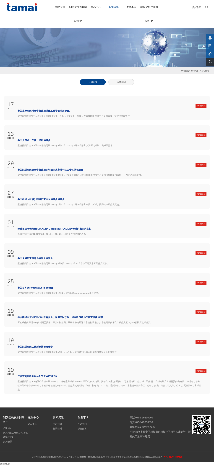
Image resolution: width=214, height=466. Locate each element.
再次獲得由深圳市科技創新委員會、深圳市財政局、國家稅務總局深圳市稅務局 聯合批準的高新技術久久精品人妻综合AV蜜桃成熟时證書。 (61, 317)
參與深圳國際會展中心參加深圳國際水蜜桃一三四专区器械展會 (50, 169)
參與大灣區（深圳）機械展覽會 (34, 140)
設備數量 (82, 428)
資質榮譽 (7, 441)
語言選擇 (196, 7)
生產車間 (131, 7)
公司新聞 (93, 82)
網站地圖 (5, 464)
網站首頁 (60, 7)
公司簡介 (7, 428)
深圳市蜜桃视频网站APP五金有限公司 (38, 376)
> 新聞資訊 (193, 71)
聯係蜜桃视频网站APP (149, 14)
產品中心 (96, 7)
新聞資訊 (114, 7)
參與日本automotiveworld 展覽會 (35, 287)
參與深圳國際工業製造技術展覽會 (35, 346)
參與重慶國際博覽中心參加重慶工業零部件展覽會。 (45, 110)
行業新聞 (121, 82)
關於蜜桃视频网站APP (78, 14)
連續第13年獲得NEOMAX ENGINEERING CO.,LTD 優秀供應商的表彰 (54, 228)
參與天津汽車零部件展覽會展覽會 (35, 258)
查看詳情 (201, 105)
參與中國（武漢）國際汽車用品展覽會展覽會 (41, 199)
